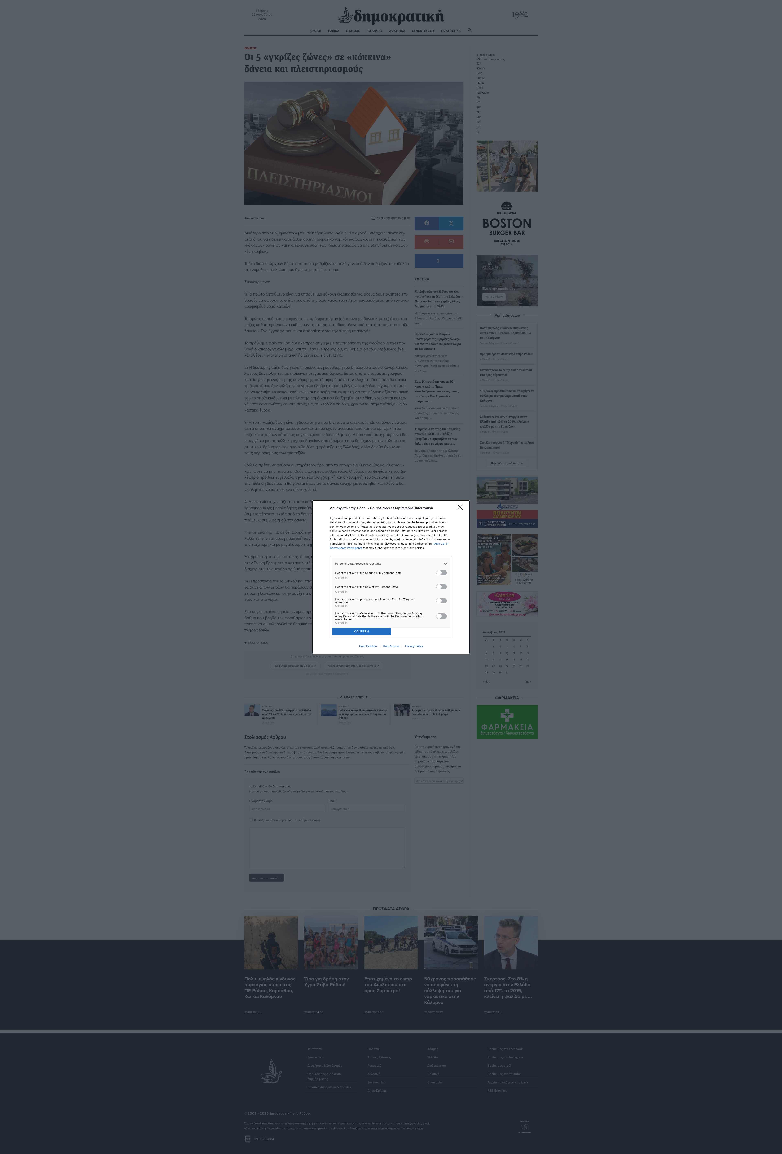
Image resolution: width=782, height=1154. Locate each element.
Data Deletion (368, 646)
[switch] (441, 572)
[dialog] (391, 577)
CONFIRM (361, 631)
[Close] (461, 508)
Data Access (391, 646)
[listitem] (391, 564)
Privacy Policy (414, 646)
